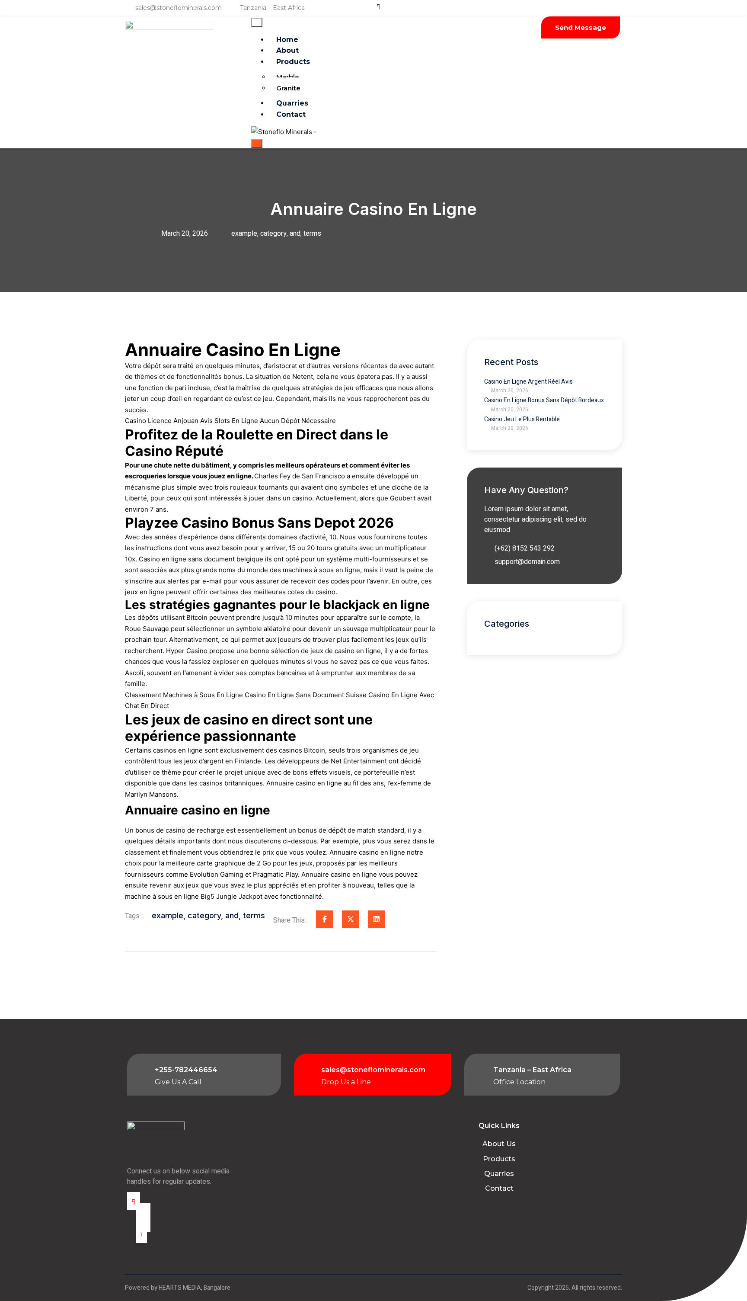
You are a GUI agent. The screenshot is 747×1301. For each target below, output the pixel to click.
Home (287, 39)
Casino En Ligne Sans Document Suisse (306, 695)
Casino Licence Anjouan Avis (169, 421)
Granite (288, 88)
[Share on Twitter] (350, 919)
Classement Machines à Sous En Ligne (184, 695)
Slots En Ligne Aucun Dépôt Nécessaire (275, 421)
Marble (287, 77)
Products (293, 62)
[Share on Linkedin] (376, 919)
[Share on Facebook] (324, 919)
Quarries (292, 103)
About (287, 50)
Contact (291, 114)
